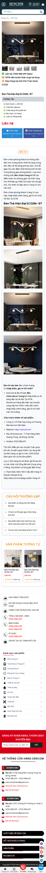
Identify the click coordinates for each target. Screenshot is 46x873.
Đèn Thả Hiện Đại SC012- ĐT (11, 571)
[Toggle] (6, 503)
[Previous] (5, 42)
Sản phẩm (14, 872)
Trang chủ (5, 18)
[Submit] (41, 11)
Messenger (32, 872)
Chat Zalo (12, 133)
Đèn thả (14, 18)
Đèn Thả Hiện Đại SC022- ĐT (31, 571)
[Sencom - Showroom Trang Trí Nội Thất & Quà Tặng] (16, 4)
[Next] (41, 42)
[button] (3, 4)
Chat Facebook (33, 133)
